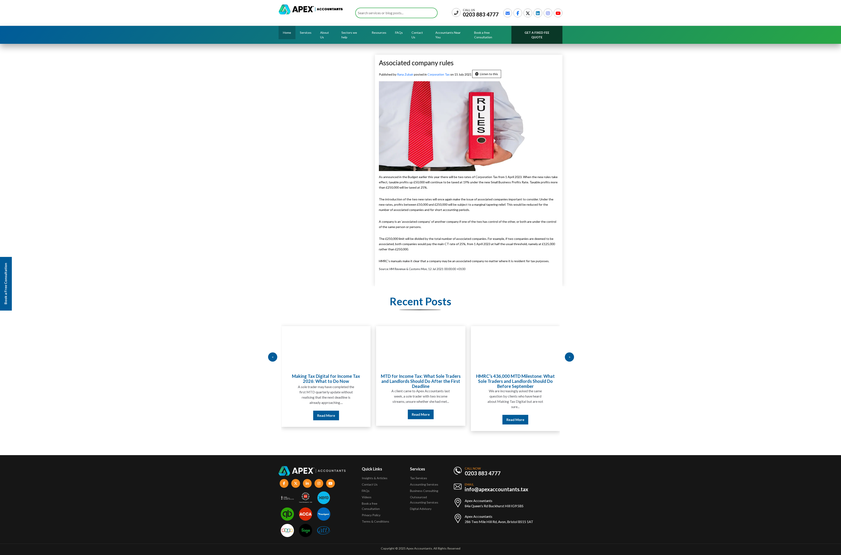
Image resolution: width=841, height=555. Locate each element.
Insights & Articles (374, 478)
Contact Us (417, 35)
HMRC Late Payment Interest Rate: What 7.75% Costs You (515, 378)
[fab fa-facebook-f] (517, 13)
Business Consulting (424, 491)
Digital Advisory (420, 509)
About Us (324, 35)
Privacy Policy (371, 515)
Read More (326, 414)
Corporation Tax (439, 74)
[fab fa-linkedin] (538, 13)
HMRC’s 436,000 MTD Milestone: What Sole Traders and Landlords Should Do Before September (420, 381)
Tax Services (418, 478)
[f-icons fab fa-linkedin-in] (307, 483)
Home (287, 32)
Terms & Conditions (375, 521)
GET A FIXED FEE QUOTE (537, 35)
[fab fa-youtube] (558, 13)
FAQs (399, 32)
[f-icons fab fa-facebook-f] (284, 483)
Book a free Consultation (483, 35)
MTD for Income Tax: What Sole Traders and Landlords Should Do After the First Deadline (326, 381)
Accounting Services (424, 484)
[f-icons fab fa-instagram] (318, 483)
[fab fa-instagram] (548, 13)
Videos (366, 497)
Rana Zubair (405, 74)
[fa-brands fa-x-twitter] (527, 13)
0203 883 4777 (481, 14)
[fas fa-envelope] (507, 13)
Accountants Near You (448, 35)
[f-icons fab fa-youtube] (330, 483)
